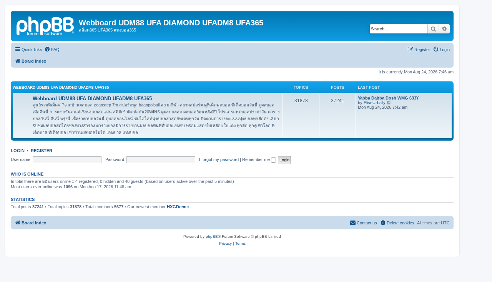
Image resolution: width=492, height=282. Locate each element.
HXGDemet (178, 206)
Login (18, 150)
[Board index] (46, 25)
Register (41, 150)
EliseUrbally (375, 102)
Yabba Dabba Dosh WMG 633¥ (388, 98)
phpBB (212, 236)
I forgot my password (219, 159)
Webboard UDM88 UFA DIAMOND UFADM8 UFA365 (61, 87)
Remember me (256, 159)
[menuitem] (52, 49)
